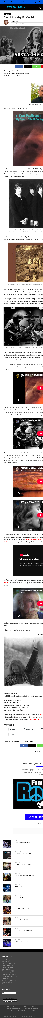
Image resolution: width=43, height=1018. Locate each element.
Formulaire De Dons (13, 1008)
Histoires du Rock (8, 975)
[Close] (39, 1)
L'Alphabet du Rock (8, 976)
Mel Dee (15, 21)
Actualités (5, 960)
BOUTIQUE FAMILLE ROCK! (30, 1008)
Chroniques (6, 965)
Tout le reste (6, 984)
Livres (4, 978)
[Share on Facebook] (19, 66)
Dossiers (5, 969)
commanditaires (7, 967)
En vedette (19, 741)
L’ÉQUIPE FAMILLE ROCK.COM (18, 1011)
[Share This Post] (28, 66)
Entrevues (5, 973)
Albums (4, 962)
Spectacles (5, 982)
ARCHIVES (32, 1011)
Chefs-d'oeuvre (7, 963)
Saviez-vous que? (8, 980)
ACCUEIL (6, 1006)
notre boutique (34, 719)
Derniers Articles (22, 1013)
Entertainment (7, 971)
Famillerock (29, 741)
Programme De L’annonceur (20, 1006)
